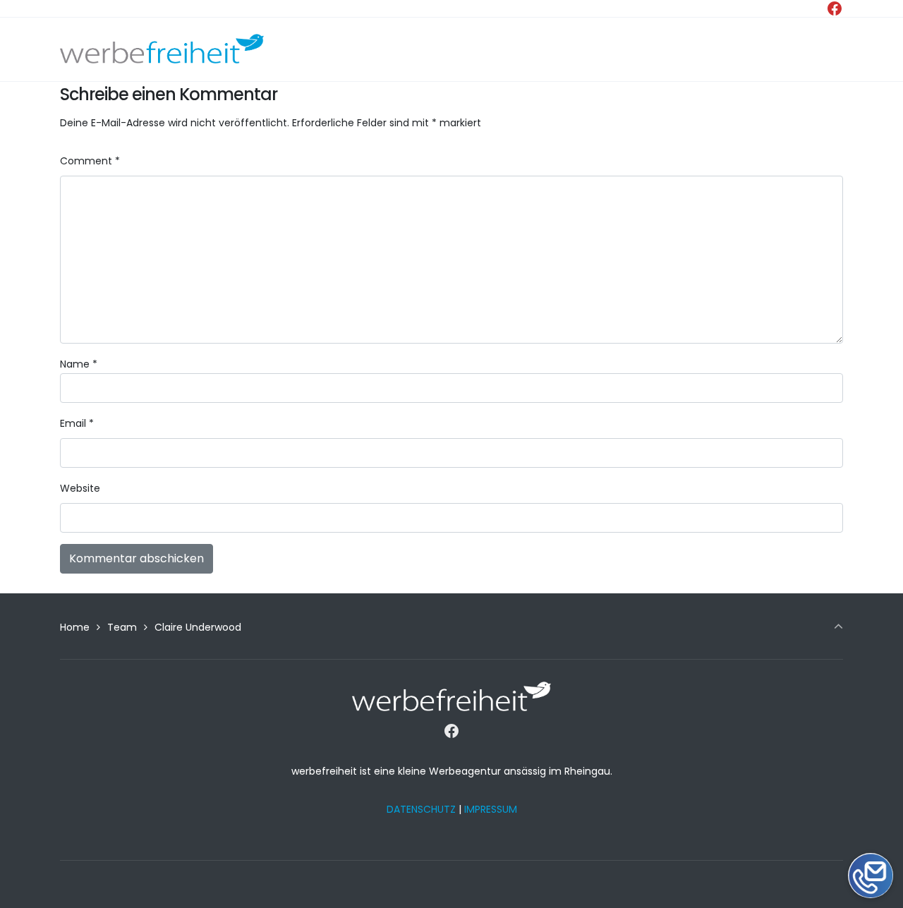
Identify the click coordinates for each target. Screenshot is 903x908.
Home (75, 627)
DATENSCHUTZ (421, 809)
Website (80, 488)
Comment (90, 161)
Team (122, 627)
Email (77, 423)
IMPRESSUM (490, 809)
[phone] (870, 830)
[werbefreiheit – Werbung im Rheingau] (162, 49)
